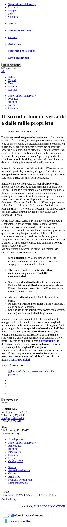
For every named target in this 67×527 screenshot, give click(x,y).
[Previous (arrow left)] (2, 402)
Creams (12, 37)
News (11, 13)
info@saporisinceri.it (12, 418)
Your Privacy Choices (29, 515)
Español (12, 89)
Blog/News (14, 451)
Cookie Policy (9, 499)
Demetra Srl (7, 494)
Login (11, 458)
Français (12, 86)
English (12, 80)
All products (15, 445)
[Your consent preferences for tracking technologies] (6, 521)
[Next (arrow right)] (6, 402)
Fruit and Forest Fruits (21, 50)
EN (3, 71)
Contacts (13, 16)
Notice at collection (18, 521)
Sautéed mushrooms (20, 30)
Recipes (12, 10)
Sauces (12, 23)
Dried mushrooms (18, 57)
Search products (17, 439)
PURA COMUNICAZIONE (50, 506)
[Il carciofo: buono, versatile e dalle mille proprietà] (33, 374)
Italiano (12, 77)
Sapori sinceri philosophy (22, 4)
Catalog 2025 (15, 461)
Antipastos (14, 44)
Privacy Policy (48, 494)
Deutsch (12, 83)
